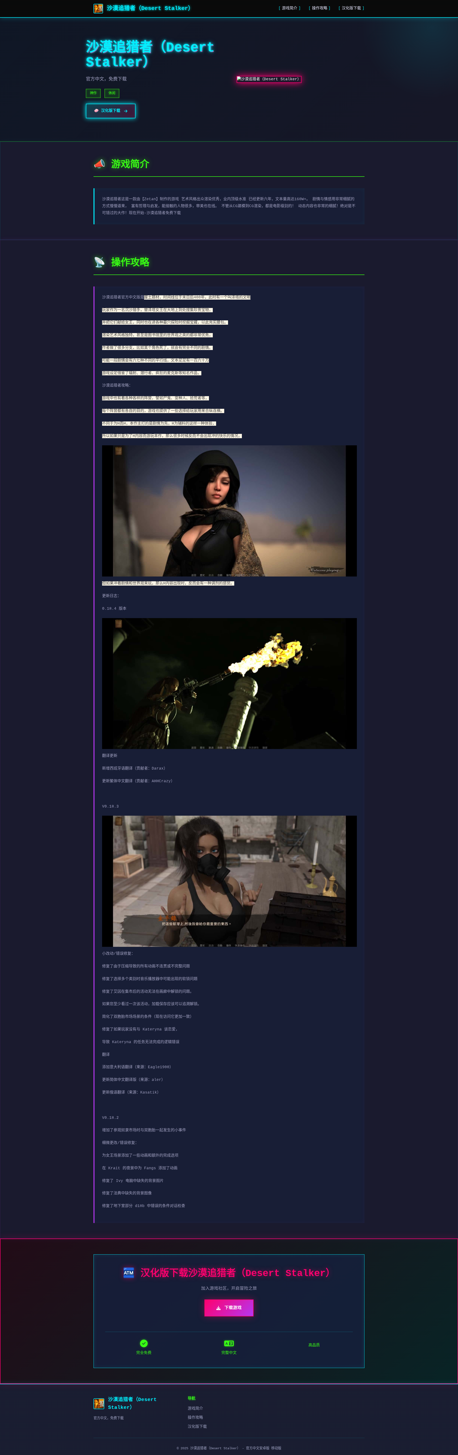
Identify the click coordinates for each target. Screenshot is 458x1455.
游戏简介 (289, 8)
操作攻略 (319, 8)
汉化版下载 (351, 8)
